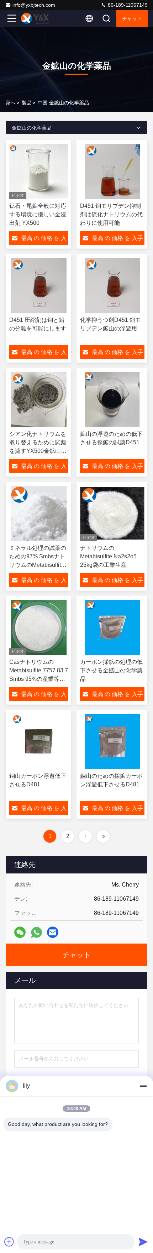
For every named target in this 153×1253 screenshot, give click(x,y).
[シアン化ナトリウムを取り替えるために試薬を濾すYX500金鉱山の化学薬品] (38, 399)
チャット (132, 18)
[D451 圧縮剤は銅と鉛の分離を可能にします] (38, 285)
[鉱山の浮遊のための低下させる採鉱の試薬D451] (112, 399)
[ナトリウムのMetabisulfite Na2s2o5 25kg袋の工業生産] (112, 513)
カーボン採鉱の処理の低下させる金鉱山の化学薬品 (111, 670)
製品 (27, 103)
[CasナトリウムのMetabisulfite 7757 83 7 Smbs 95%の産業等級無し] (38, 627)
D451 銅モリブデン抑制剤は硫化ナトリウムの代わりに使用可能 (111, 214)
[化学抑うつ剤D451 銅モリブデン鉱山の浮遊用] (112, 285)
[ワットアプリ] (36, 932)
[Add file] (9, 1241)
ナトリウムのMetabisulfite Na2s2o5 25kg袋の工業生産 (108, 556)
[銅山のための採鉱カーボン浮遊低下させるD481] (112, 741)
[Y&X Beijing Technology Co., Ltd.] (35, 18)
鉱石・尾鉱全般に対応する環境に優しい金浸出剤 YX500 (37, 214)
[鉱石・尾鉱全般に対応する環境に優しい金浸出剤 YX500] (38, 171)
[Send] (143, 1241)
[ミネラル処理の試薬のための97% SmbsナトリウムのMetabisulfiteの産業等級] (38, 513)
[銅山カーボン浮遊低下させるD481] (38, 741)
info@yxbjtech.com (33, 5)
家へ (11, 103)
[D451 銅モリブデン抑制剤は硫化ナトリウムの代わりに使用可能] (112, 171)
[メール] (52, 932)
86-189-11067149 (127, 5)
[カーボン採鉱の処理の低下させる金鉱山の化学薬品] (112, 627)
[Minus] (143, 1086)
